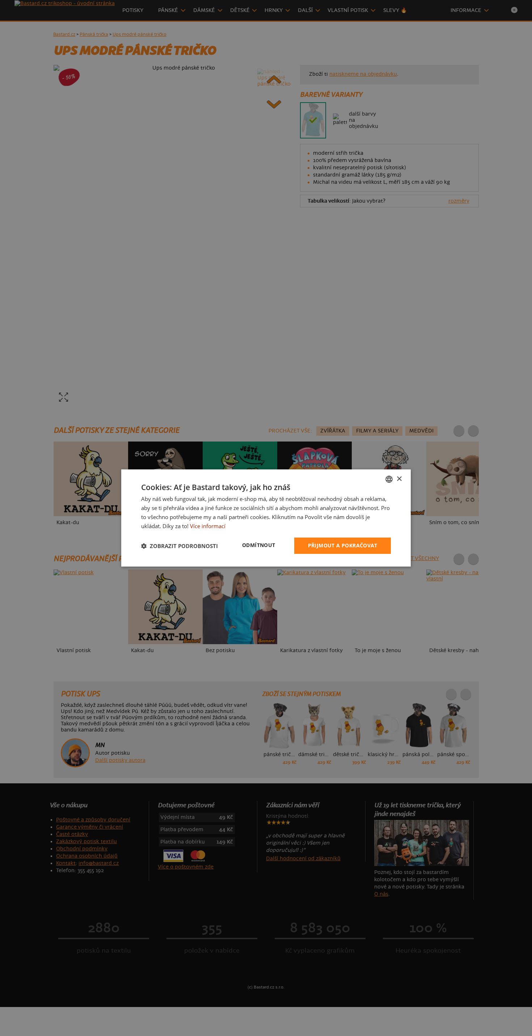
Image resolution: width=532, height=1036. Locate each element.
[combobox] (389, 479)
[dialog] (266, 518)
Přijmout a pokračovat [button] (342, 545)
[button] (179, 546)
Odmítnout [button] (258, 545)
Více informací (207, 526)
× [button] (399, 478)
